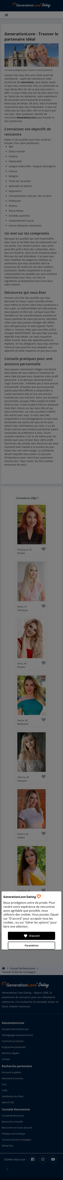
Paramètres (31, 945)
